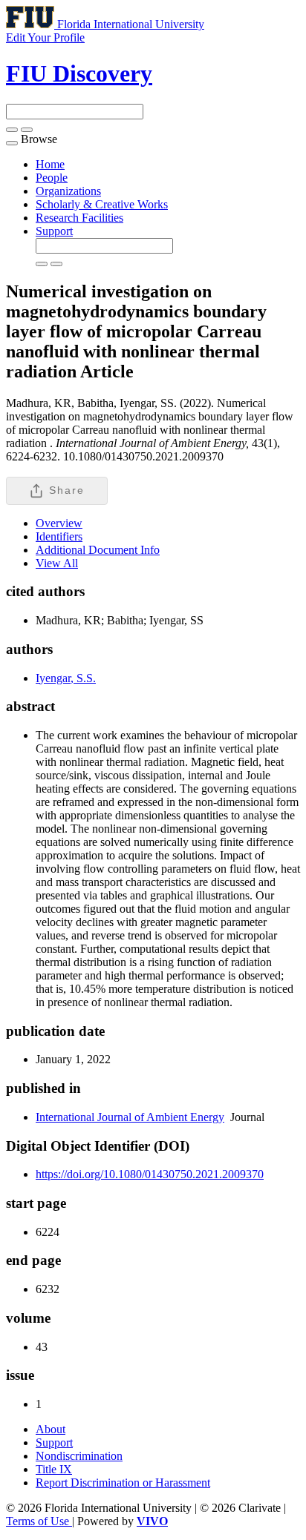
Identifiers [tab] (59, 536)
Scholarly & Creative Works (102, 204)
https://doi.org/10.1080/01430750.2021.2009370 (150, 1174)
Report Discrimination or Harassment (123, 1482)
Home (50, 164)
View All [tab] (57, 563)
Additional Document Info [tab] (98, 549)
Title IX (54, 1469)
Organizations (68, 191)
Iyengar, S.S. (66, 678)
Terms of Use (39, 1521)
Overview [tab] (59, 523)
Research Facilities (79, 217)
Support (54, 231)
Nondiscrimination (79, 1456)
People (52, 177)
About (50, 1429)
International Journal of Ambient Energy (130, 1117)
